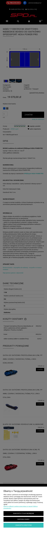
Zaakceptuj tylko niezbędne (23, 513)
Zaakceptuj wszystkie (23, 525)
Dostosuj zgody (23, 519)
